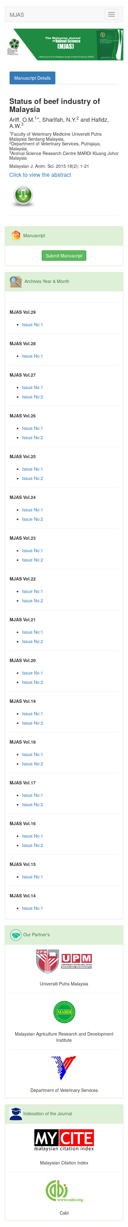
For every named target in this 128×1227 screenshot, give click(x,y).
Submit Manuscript (64, 255)
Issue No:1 (32, 324)
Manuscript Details (32, 78)
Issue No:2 (32, 396)
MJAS (17, 14)
